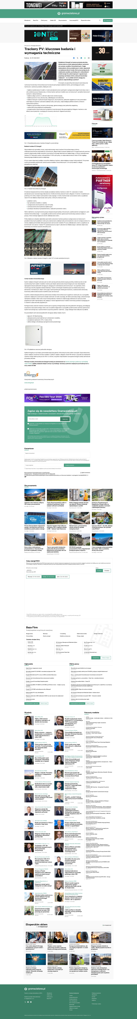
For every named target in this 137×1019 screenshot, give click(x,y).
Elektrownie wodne (82, 633)
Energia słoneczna (36, 45)
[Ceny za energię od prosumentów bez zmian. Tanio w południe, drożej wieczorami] (102, 539)
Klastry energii (46, 636)
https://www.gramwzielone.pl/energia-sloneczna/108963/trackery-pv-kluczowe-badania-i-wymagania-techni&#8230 (56, 475)
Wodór (70, 1010)
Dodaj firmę (96, 657)
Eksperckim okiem (85, 20)
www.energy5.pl (29, 382)
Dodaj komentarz (69, 465)
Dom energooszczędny (74, 1002)
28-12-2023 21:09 (50, 474)
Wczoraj (34, 576)
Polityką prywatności (64, 459)
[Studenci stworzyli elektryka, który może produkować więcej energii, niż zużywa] (94, 223)
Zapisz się (65, 419)
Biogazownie (29, 633)
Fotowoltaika (29, 636)
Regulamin (43, 459)
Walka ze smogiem (73, 1008)
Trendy (70, 995)
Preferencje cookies (96, 1003)
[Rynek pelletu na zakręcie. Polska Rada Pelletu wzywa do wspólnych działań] (94, 249)
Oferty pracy (44, 20)
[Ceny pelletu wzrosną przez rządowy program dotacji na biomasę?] (94, 280)
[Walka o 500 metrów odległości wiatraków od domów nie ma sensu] (94, 288)
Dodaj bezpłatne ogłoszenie (31, 703)
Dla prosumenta (63, 20)
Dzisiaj (48, 576)
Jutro (62, 576)
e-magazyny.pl (42, 926)
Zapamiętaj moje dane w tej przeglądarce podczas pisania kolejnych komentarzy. (43, 468)
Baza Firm (35, 20)
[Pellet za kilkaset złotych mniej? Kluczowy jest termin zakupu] (94, 272)
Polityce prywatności (38, 438)
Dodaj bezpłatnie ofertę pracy (77, 703)
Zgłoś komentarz (85, 472)
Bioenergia (71, 1004)
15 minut (99, 570)
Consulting (63, 633)
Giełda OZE (53, 20)
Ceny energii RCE (73, 20)
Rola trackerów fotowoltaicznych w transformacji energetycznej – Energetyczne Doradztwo (36, 473)
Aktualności (27, 20)
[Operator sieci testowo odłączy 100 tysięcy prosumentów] (34, 495)
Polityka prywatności (96, 993)
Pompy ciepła (80, 636)
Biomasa (45, 633)
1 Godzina (106, 570)
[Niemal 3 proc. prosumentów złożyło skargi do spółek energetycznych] (79, 518)
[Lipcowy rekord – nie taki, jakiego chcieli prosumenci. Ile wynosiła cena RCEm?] (102, 518)
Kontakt (93, 996)
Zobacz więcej (105, 657)
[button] (99, 20)
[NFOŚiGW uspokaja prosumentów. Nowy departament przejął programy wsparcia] (79, 539)
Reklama (94, 1000)
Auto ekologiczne (73, 1001)
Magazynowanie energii (74, 1006)
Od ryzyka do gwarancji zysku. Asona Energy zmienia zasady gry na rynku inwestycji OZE (44, 25)
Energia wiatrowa (98, 633)
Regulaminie (30, 438)
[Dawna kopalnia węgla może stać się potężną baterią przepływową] (94, 257)
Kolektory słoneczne (65, 636)
